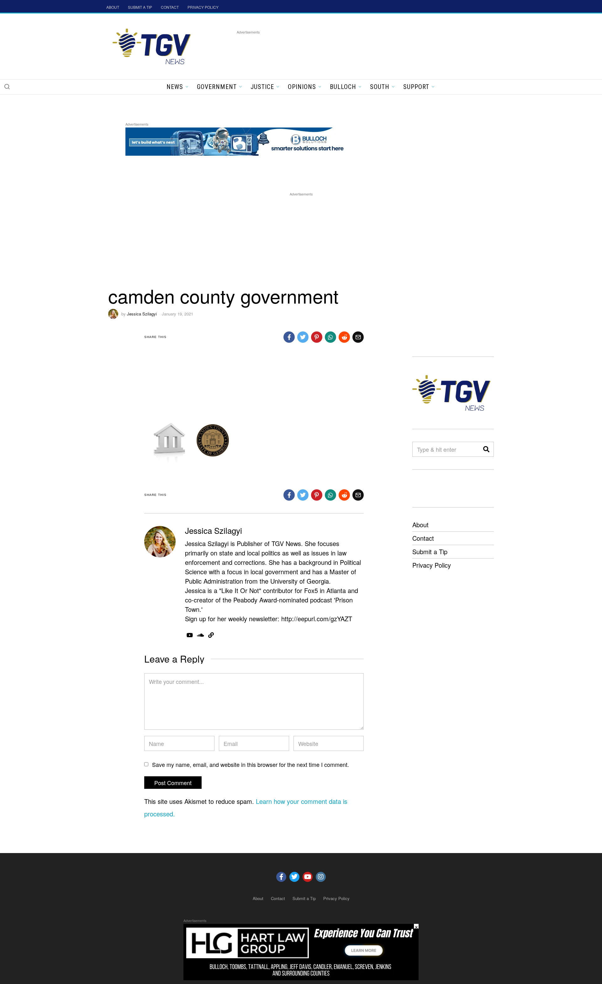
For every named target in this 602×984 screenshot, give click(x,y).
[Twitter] (294, 877)
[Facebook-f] (281, 877)
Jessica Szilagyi (142, 314)
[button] (7, 86)
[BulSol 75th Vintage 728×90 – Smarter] (239, 140)
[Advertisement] (351, 50)
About (420, 524)
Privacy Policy (431, 565)
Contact (423, 538)
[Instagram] (321, 877)
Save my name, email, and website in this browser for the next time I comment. (250, 764)
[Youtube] (308, 877)
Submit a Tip (429, 551)
